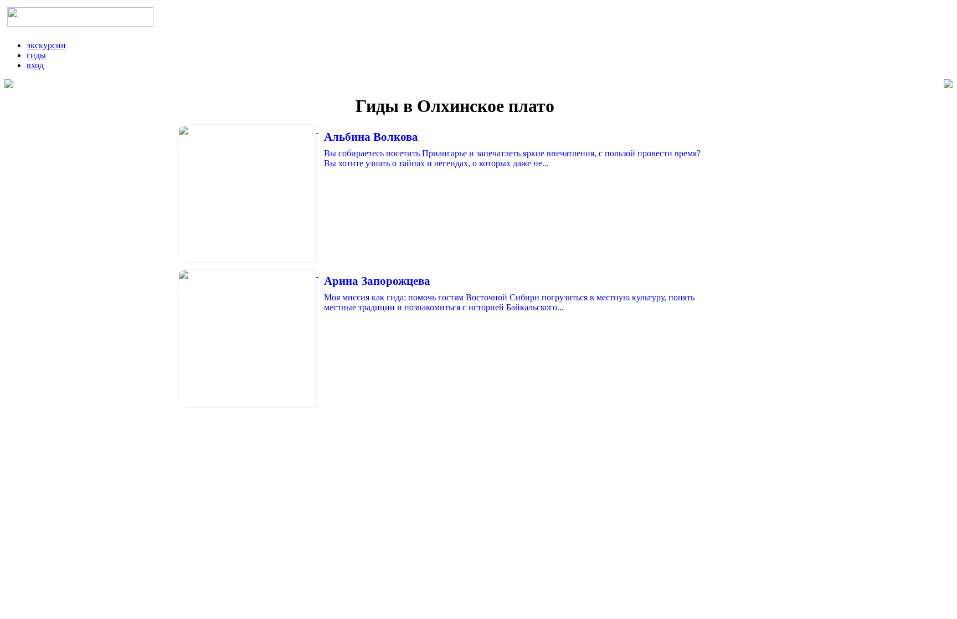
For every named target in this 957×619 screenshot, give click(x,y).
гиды (36, 55)
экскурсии (46, 45)
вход (35, 65)
